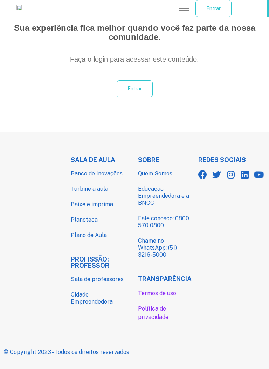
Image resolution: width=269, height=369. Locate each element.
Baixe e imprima (92, 204)
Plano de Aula (89, 235)
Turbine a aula (89, 189)
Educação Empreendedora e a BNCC (163, 196)
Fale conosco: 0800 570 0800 (163, 222)
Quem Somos (155, 173)
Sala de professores (97, 279)
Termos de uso (157, 293)
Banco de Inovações (97, 173)
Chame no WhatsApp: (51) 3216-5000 (157, 247)
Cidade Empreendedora (92, 298)
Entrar (213, 8)
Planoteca (84, 219)
